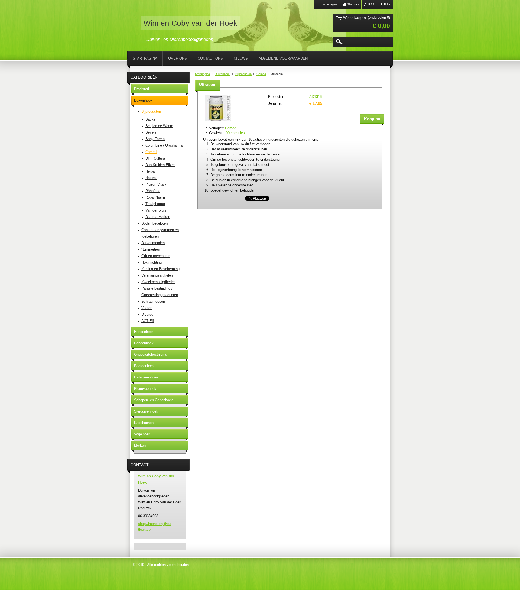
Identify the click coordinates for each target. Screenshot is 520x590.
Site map (353, 4)
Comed (261, 74)
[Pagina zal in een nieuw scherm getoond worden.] (218, 122)
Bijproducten (243, 74)
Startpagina (202, 74)
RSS (371, 4)
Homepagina (329, 4)
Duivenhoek (222, 74)
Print (387, 4)
